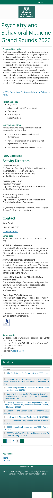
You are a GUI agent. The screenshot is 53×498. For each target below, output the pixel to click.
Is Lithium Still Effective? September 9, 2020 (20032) (28, 417)
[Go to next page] (22, 441)
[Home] (26, 11)
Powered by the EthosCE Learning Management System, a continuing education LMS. (42, 495)
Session (7, 369)
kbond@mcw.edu (10, 231)
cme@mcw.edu (26, 466)
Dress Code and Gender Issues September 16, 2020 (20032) (26, 412)
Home (5, 457)
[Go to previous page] (5, 441)
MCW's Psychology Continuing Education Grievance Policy (26, 93)
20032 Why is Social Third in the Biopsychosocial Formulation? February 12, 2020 (26, 434)
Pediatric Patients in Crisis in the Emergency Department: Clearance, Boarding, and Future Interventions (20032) (26, 381)
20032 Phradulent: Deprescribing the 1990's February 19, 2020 (26, 428)
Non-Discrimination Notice (35, 474)
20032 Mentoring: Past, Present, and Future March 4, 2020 (26, 422)
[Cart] (46, 3)
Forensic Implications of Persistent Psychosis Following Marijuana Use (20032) (26, 388)
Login (40, 2)
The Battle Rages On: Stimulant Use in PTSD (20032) (26, 374)
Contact (9, 218)
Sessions (6, 460)
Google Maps (17, 350)
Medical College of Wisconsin (21, 471)
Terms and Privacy (15, 474)
